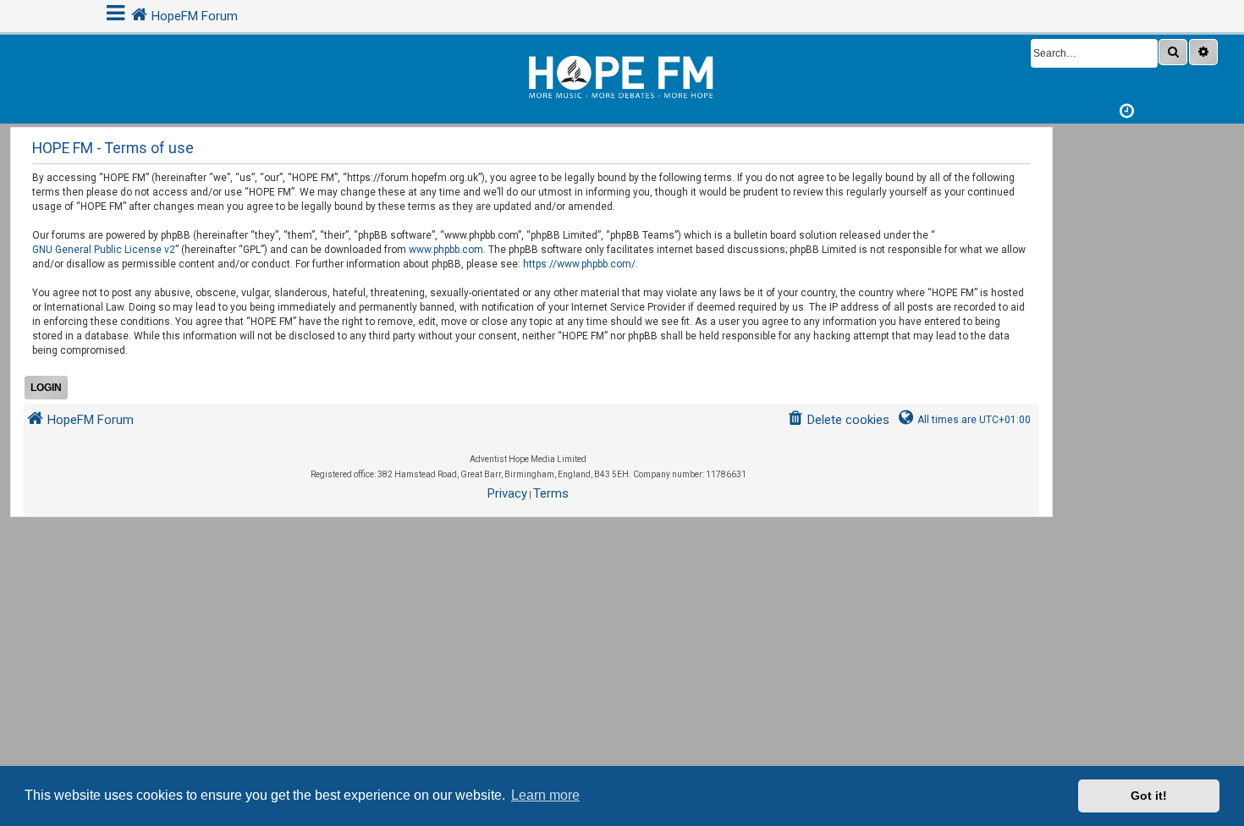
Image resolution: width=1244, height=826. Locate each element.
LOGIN (46, 388)
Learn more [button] (545, 795)
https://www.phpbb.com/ (579, 264)
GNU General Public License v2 (103, 250)
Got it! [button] (1149, 795)
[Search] (1173, 52)
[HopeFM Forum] (622, 74)
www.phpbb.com (446, 250)
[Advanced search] (1203, 52)
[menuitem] (838, 420)
